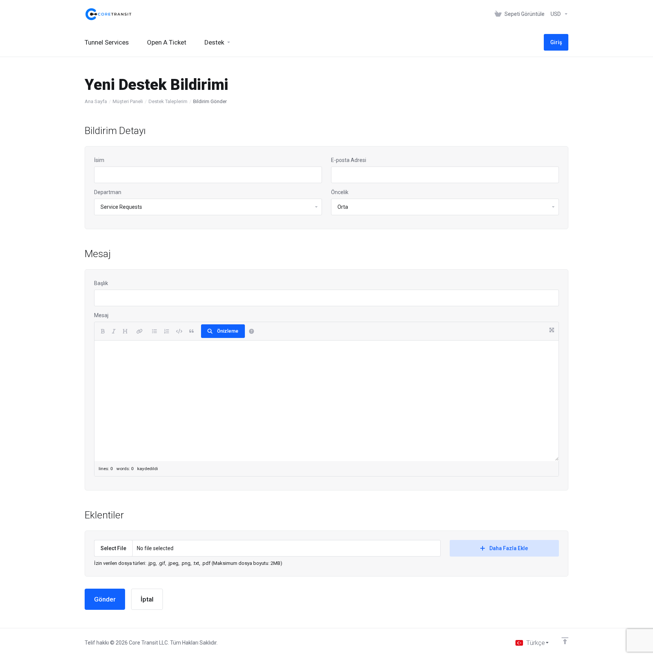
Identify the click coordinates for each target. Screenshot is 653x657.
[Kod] (179, 331)
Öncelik (339, 192)
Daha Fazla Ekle (508, 548)
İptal (147, 599)
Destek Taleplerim (168, 101)
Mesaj (101, 315)
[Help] (251, 331)
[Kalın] (103, 331)
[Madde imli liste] (154, 331)
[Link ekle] (139, 331)
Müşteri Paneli (128, 101)
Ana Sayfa (96, 101)
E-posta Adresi (348, 160)
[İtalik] (114, 331)
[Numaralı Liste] (166, 331)
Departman (107, 192)
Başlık (101, 283)
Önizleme (227, 331)
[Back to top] (565, 640)
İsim (99, 160)
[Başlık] (125, 331)
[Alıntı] (191, 331)
